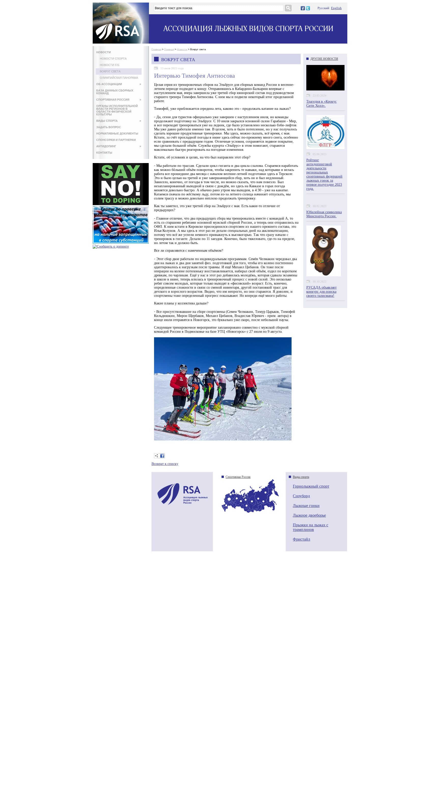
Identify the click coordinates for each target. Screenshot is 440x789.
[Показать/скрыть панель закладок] (156, 455)
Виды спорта (301, 477)
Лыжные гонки (306, 505)
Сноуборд (301, 496)
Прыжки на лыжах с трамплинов (310, 527)
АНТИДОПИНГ (118, 146)
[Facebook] (162, 456)
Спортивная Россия (238, 477)
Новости (182, 49)
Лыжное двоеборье (309, 515)
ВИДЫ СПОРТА (118, 120)
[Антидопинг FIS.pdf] (121, 204)
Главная (156, 49)
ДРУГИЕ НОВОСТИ (324, 59)
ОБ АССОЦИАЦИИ (118, 84)
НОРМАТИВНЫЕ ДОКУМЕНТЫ (117, 133)
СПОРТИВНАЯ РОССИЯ (118, 99)
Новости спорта (113, 58)
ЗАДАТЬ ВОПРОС (108, 127)
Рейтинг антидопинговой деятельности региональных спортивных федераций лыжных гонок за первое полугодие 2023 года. (324, 174)
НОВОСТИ (103, 52)
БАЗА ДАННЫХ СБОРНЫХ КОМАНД (114, 92)
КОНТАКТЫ (104, 152)
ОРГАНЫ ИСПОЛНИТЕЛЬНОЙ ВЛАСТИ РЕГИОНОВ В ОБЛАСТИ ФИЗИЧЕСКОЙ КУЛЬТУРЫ (117, 110)
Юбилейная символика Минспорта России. (324, 214)
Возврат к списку (165, 464)
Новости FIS (109, 64)
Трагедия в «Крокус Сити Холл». (321, 104)
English (336, 8)
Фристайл (301, 539)
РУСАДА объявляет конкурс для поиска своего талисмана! (321, 292)
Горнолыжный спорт (311, 486)
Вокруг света (110, 71)
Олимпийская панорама (119, 77)
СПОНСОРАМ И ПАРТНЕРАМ (116, 139)
